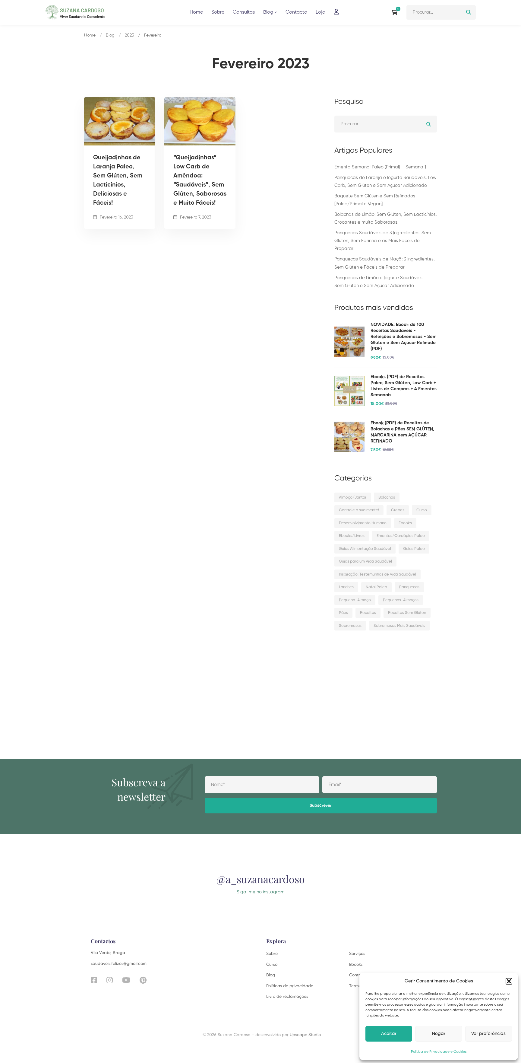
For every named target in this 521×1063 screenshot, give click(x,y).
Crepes (397, 510)
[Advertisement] (385, 686)
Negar (438, 1033)
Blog (110, 35)
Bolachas (386, 498)
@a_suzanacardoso (260, 879)
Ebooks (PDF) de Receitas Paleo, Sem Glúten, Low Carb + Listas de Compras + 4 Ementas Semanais (404, 386)
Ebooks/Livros (352, 536)
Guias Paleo (414, 549)
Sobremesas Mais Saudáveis (399, 626)
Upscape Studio (305, 1035)
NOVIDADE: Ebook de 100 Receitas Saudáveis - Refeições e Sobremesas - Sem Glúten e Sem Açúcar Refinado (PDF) (404, 336)
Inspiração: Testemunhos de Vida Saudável (377, 574)
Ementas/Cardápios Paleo (401, 536)
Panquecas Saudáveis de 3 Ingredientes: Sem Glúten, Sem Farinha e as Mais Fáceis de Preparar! (382, 241)
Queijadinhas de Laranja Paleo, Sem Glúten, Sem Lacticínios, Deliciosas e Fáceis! (117, 180)
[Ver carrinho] (395, 12)
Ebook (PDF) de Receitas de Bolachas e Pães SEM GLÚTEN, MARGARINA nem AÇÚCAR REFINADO (402, 432)
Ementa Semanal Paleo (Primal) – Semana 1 (380, 167)
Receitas (368, 613)
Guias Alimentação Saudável (365, 549)
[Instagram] (110, 980)
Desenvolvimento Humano (363, 523)
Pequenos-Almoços (400, 600)
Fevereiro (152, 35)
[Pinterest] (143, 980)
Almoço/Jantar (352, 498)
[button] (509, 981)
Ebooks (405, 523)
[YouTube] (126, 980)
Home (90, 35)
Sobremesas (350, 626)
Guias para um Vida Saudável (365, 561)
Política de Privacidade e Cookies (438, 1052)
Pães (343, 613)
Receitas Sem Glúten (407, 613)
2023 (129, 35)
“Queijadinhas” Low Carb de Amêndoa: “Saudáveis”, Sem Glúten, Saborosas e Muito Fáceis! (199, 180)
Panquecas (409, 587)
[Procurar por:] (441, 12)
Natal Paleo (376, 587)
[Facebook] (94, 980)
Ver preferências (488, 1033)
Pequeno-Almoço (355, 600)
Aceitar (388, 1033)
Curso (421, 510)
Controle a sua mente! (359, 510)
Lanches (346, 587)
